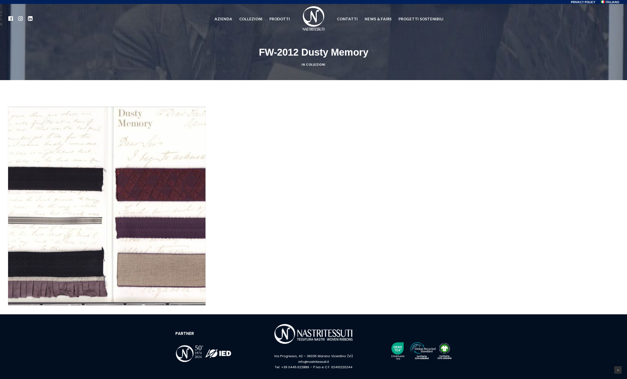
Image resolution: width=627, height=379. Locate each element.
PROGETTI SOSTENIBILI (421, 19)
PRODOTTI (279, 19)
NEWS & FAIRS (378, 19)
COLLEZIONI (251, 19)
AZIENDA (223, 19)
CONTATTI (347, 19)
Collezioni (316, 64)
